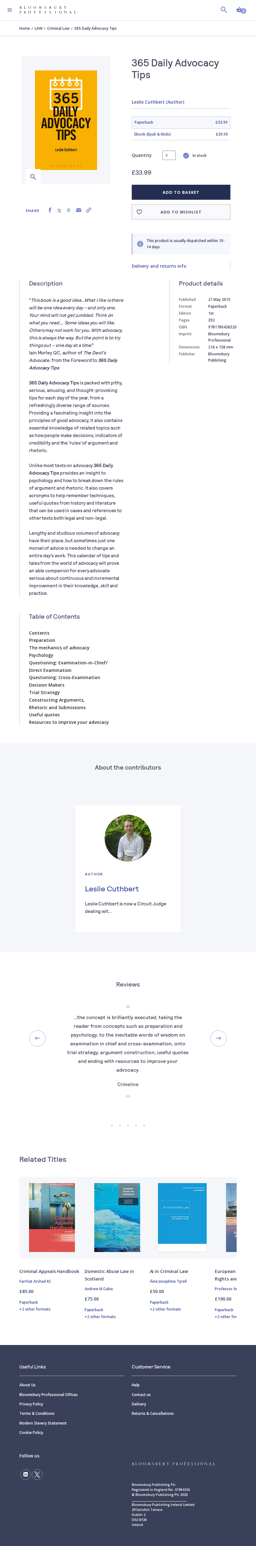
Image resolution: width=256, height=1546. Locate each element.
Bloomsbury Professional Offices (48, 1394)
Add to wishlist (181, 212)
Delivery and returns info (159, 266)
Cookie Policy (31, 1432)
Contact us (141, 1394)
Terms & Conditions (37, 1413)
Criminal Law (58, 28)
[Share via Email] (78, 210)
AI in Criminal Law (169, 1271)
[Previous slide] (37, 1038)
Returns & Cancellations (153, 1413)
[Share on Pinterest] (68, 210)
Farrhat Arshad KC (35, 1281)
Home (24, 28)
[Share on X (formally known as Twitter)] (59, 210)
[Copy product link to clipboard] (88, 210)
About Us (27, 1385)
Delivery (139, 1404)
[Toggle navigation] (9, 10)
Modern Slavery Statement (43, 1423)
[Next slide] (218, 1038)
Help (136, 1385)
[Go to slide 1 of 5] (112, 1125)
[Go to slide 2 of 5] (120, 1125)
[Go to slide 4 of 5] (136, 1125)
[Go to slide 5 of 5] (144, 1125)
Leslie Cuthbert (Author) (158, 102)
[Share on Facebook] (50, 210)
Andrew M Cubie (99, 1288)
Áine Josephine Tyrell (168, 1281)
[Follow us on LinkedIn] (25, 1474)
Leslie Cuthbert (112, 888)
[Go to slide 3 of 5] (128, 1125)
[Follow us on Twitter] (37, 1474)
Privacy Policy (31, 1404)
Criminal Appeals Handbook (49, 1271)
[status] (169, 155)
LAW (38, 28)
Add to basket (181, 192)
